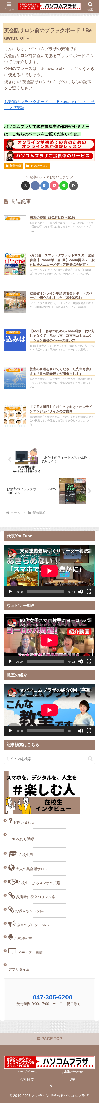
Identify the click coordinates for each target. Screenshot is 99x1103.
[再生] (10, 591)
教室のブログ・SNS (32, 925)
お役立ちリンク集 (29, 911)
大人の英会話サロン (31, 869)
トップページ (27, 1072)
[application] (49, 571)
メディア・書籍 (30, 953)
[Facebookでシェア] (35, 185)
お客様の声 (22, 939)
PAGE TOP (51, 1039)
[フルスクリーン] (88, 591)
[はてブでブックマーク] (44, 185)
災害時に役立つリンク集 (35, 897)
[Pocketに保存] (54, 185)
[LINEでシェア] (63, 185)
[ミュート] (80, 591)
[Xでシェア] (25, 185)
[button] (73, 185)
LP (49, 1087)
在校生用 (25, 855)
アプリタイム (19, 969)
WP (72, 1079)
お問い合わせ (23, 822)
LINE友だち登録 (21, 839)
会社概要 (27, 1079)
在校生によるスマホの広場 (39, 883)
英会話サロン (39, 166)
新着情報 (16, 166)
